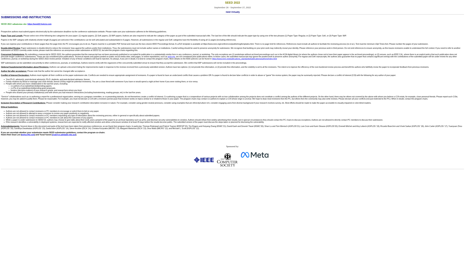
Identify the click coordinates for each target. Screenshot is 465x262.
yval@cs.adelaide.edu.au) (64, 135)
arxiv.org (171, 57)
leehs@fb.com (28, 135)
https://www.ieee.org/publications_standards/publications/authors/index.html (244, 59)
